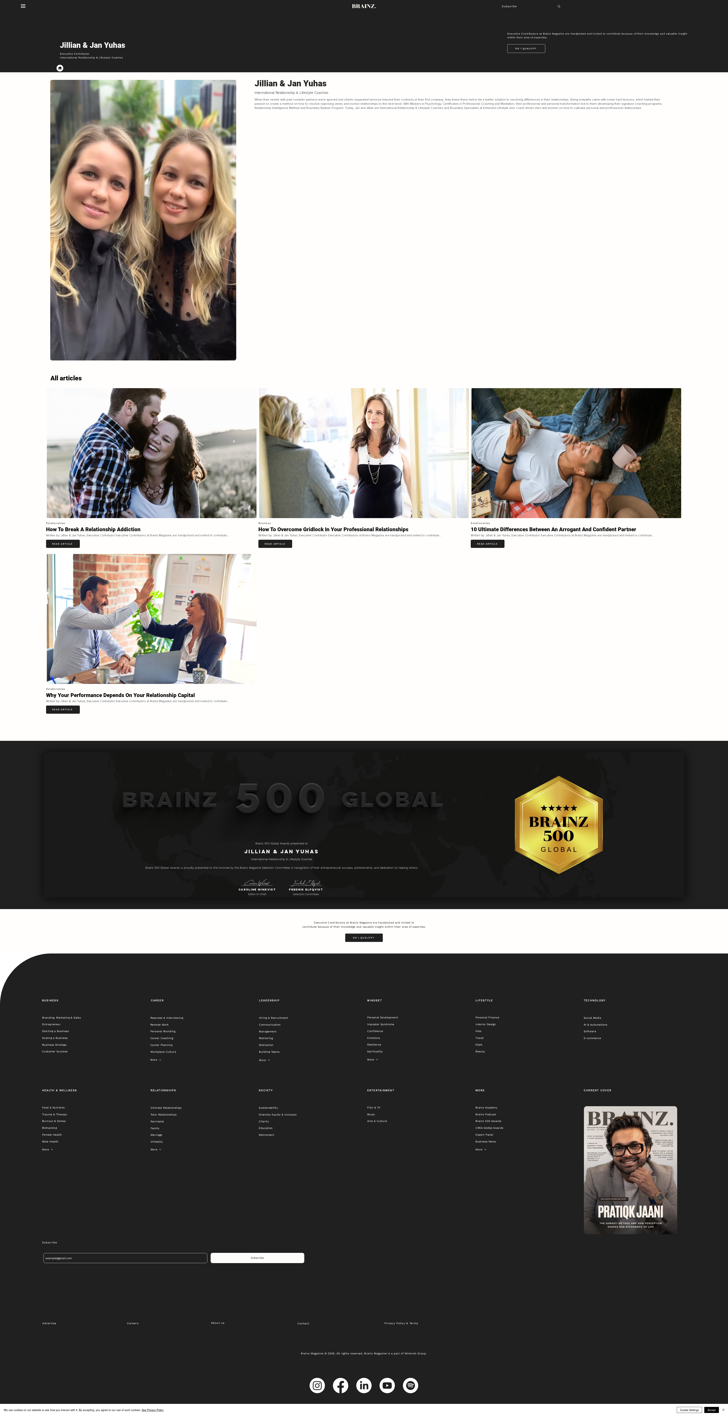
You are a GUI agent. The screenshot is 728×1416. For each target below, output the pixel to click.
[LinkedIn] (364, 1385)
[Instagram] (317, 1385)
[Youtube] (387, 1385)
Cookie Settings (689, 1410)
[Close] (723, 1410)
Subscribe (509, 6)
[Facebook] (340, 1385)
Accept (712, 1410)
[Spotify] (410, 1385)
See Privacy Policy (153, 1410)
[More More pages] (160, 1060)
